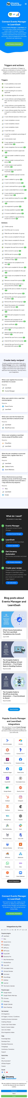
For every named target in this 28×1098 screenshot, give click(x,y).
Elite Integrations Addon (7, 1032)
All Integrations (5, 1014)
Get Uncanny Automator (14, 44)
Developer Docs (5, 1041)
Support (3, 1052)
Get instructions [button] (11, 582)
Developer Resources (7, 1044)
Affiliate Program (5, 1063)
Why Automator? (6, 1061)
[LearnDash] (17, 14)
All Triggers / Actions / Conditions (10, 1016)
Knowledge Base (5, 1038)
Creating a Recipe (6, 1022)
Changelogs (4, 1046)
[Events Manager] (10, 14)
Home (3, 1058)
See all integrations (14, 881)
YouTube (7, 1072)
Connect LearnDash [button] (12, 545)
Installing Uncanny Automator (9, 1019)
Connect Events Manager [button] (14, 534)
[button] (26, 4)
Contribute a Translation (7, 1049)
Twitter (4, 1072)
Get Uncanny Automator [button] (14, 562)
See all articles (14, 709)
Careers (3, 1066)
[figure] (2, 84)
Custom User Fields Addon (8, 1024)
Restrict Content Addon (7, 1027)
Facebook (2, 1072)
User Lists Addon (6, 1029)
